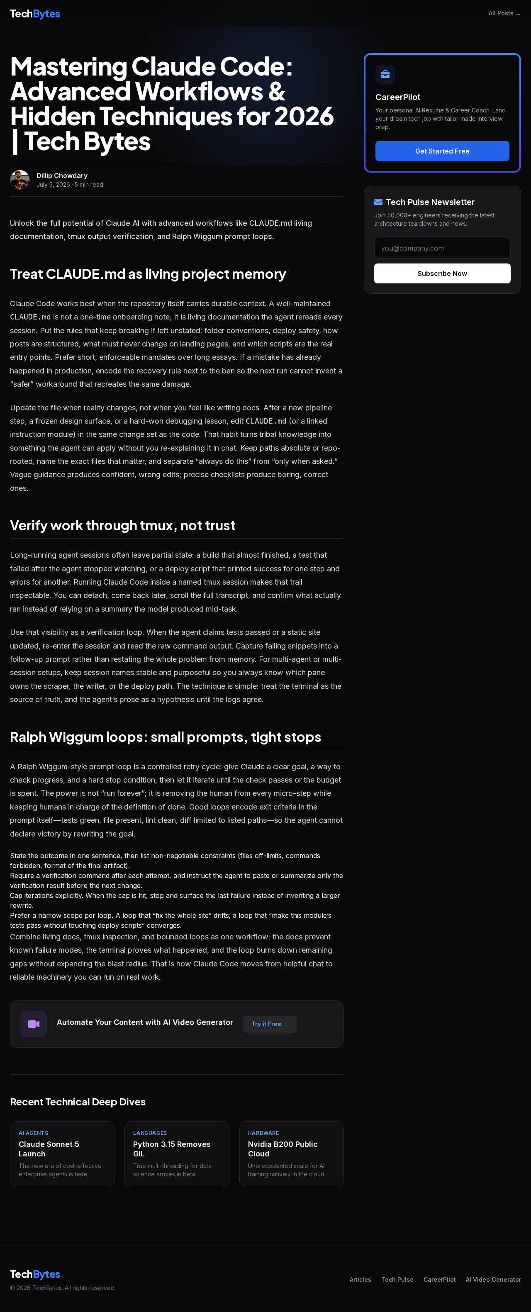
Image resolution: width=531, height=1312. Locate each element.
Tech (35, 13)
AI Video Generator (493, 1279)
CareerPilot (440, 1279)
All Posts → (505, 13)
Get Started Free (442, 151)
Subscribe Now (442, 273)
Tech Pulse (397, 1279)
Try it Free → (270, 1023)
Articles (360, 1279)
